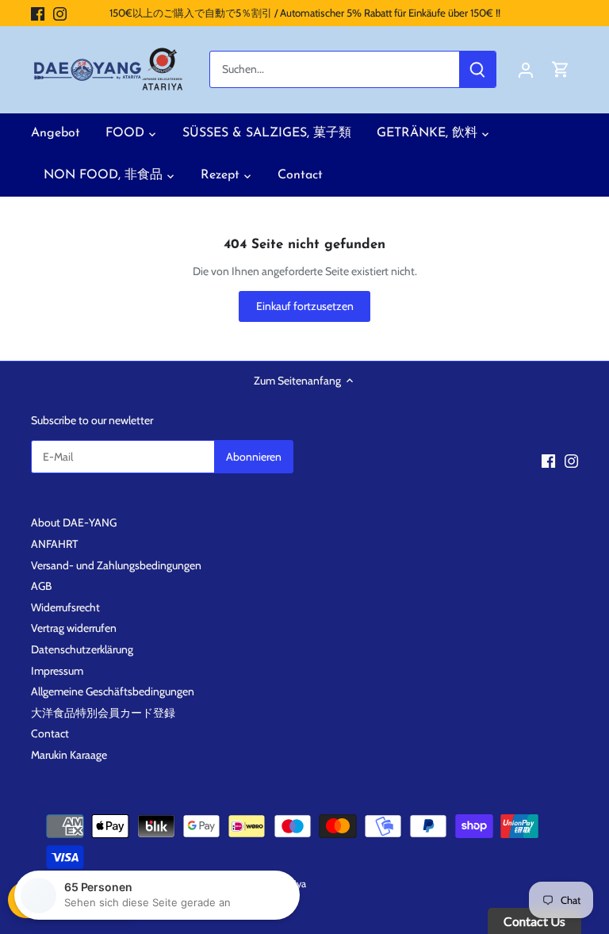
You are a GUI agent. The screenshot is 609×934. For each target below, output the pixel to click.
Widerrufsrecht (65, 607)
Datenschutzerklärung (82, 649)
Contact (50, 733)
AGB (41, 586)
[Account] (525, 69)
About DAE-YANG (74, 522)
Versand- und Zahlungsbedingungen (116, 565)
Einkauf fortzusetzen (305, 306)
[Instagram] (60, 13)
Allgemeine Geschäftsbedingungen (112, 691)
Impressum (57, 671)
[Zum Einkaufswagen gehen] (560, 69)
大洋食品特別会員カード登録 (103, 713)
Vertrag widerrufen (74, 628)
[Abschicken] (477, 69)
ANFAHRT (54, 544)
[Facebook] (37, 13)
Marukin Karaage (69, 755)
